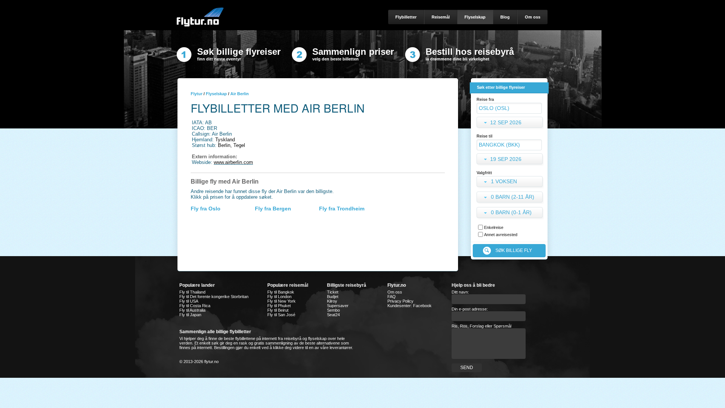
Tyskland (225, 139)
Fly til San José (281, 314)
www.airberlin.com (233, 162)
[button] (510, 182)
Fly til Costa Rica (194, 305)
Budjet (332, 296)
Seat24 (333, 314)
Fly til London (279, 296)
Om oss (394, 292)
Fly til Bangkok (280, 292)
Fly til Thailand (192, 292)
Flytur (196, 93)
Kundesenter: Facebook (409, 305)
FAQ (391, 296)
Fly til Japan (190, 314)
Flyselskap (216, 93)
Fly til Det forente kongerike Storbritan (213, 296)
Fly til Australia (192, 310)
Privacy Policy (400, 301)
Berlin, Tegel (231, 145)
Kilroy (332, 301)
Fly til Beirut (277, 310)
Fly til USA (188, 301)
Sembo (333, 310)
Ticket (332, 292)
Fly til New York (281, 301)
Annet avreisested (500, 234)
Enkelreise (493, 227)
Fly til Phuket (279, 305)
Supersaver (338, 305)
